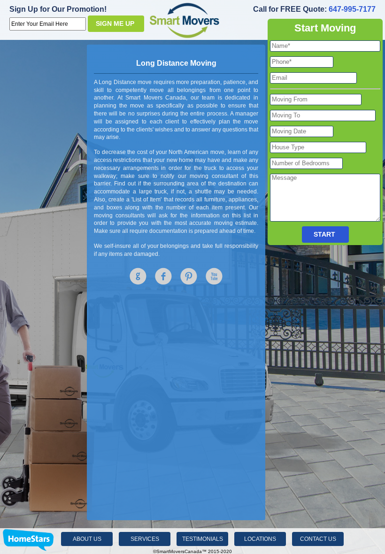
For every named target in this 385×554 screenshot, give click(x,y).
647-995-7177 (352, 9)
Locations (260, 539)
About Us (87, 539)
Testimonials (202, 539)
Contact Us (318, 539)
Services (145, 539)
